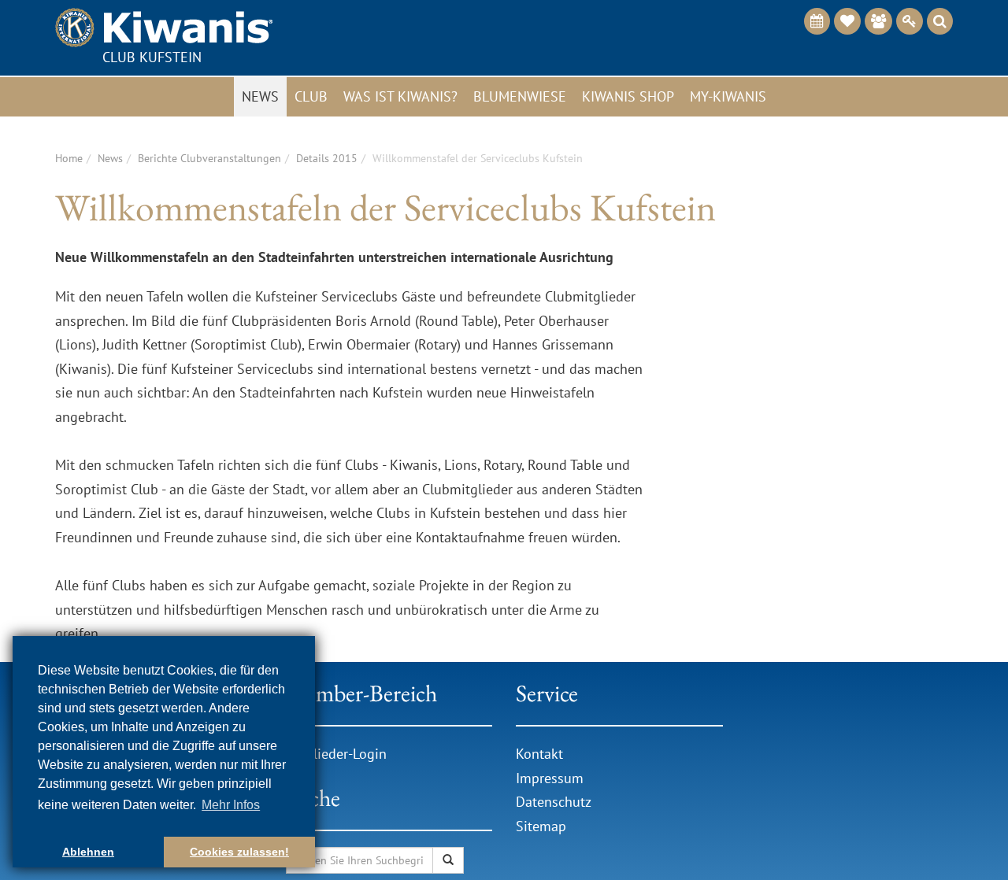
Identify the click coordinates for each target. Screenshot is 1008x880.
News (260, 96)
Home (69, 158)
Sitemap (541, 826)
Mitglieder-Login (336, 754)
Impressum (550, 778)
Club (311, 96)
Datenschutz (553, 802)
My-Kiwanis (728, 96)
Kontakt (539, 754)
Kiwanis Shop (628, 96)
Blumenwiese (519, 96)
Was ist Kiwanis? (400, 96)
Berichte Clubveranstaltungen (209, 158)
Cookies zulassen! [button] (239, 851)
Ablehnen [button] (88, 851)
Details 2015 (327, 158)
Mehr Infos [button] (231, 805)
